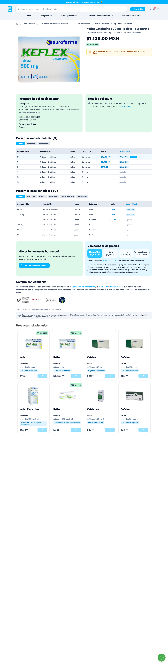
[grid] (84, 166)
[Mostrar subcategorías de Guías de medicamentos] (112, 15)
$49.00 (116, 209)
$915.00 (116, 220)
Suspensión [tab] (43, 143)
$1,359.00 (109, 162)
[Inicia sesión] (150, 9)
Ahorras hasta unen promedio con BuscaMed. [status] (116, 260)
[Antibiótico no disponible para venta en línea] (42, 376)
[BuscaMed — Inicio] (10, 9)
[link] (158, 9)
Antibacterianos (84, 24)
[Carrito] (154, 9)
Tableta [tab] (20, 143)
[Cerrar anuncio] (165, 2)
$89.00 (116, 215)
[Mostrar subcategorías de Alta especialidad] (79, 15)
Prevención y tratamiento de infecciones (56, 24)
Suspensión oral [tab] (67, 196)
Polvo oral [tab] (31, 143)
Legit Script (115, 286)
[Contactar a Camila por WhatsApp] (162, 658)
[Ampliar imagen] (49, 59)
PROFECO (103, 286)
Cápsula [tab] (42, 196)
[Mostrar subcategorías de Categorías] (51, 15)
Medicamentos (29, 24)
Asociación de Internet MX (83, 286)
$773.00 (109, 167)
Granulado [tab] (31, 196)
